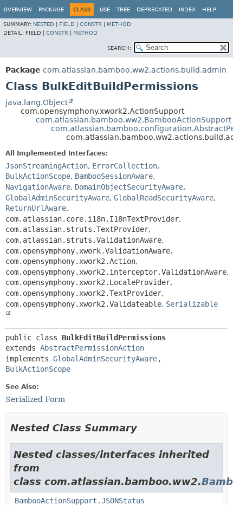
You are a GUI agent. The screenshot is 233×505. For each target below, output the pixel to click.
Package (51, 9)
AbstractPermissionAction (92, 348)
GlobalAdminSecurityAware (57, 197)
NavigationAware (37, 187)
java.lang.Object (36, 102)
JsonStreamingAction (46, 165)
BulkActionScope (37, 176)
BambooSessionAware (114, 176)
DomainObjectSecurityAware (129, 187)
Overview (17, 9)
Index (187, 9)
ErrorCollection (124, 165)
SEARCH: (119, 48)
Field (67, 24)
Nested (43, 24)
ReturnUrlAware (35, 208)
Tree (123, 9)
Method (119, 24)
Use (105, 9)
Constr (91, 24)
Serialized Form (35, 399)
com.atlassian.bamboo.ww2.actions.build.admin (134, 70)
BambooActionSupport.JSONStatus (80, 500)
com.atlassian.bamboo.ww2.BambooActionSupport (133, 119)
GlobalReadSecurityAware (163, 197)
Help (209, 9)
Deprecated (154, 9)
